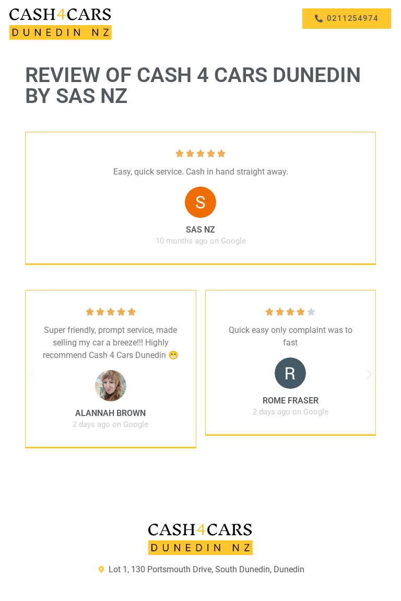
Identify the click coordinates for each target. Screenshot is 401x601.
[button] (31, 373)
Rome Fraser (291, 401)
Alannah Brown (110, 413)
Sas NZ (200, 230)
